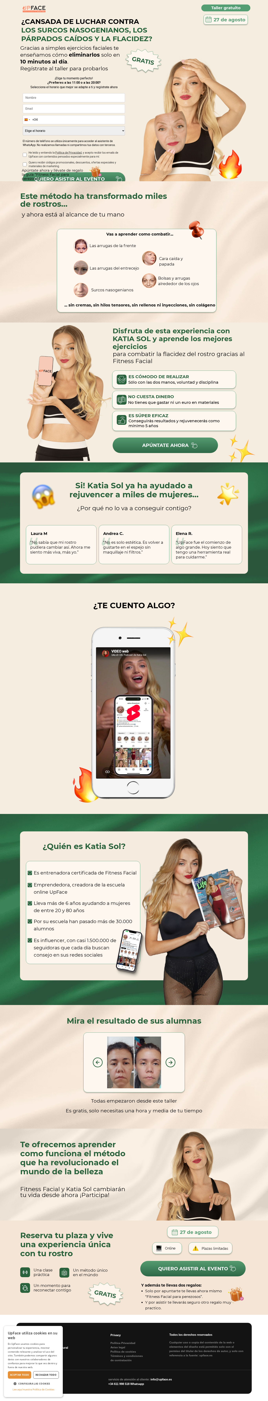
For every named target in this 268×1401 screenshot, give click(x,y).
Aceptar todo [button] (19, 1375)
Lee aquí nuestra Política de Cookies (33, 1389)
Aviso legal (117, 1347)
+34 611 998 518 (118, 1384)
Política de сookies (123, 1351)
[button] (33, 1383)
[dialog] (33, 1361)
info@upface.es (161, 1379)
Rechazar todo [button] (46, 1375)
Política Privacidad (122, 1343)
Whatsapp (137, 1384)
